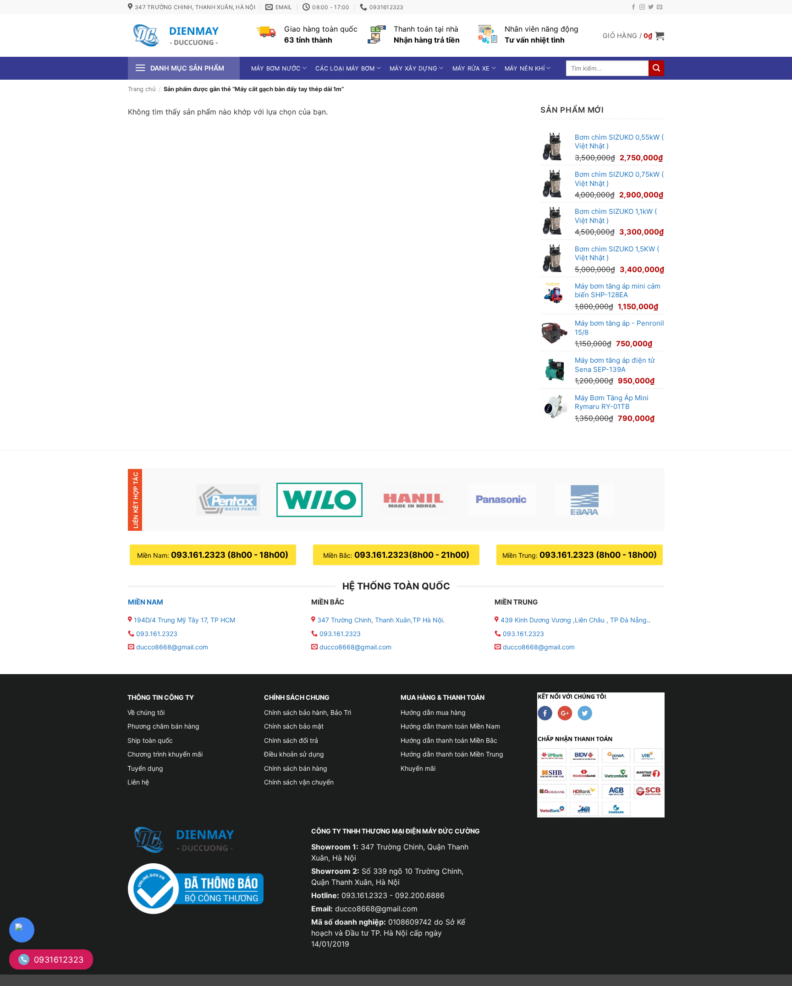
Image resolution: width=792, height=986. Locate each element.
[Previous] (168, 500)
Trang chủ (141, 89)
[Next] (642, 500)
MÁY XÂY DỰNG (413, 68)
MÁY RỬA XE (471, 68)
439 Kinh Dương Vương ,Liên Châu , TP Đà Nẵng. (574, 620)
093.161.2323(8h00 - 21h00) (411, 555)
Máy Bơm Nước (276, 68)
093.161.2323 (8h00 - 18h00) (229, 555)
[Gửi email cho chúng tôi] (659, 7)
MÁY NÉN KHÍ (524, 68)
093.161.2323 (156, 633)
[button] (633, 36)
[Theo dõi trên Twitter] (651, 7)
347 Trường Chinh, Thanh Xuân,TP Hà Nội (379, 620)
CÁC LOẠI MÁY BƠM (344, 68)
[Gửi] (656, 68)
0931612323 (59, 959)
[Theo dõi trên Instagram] (642, 7)
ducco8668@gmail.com (172, 647)
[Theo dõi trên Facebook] (633, 7)
